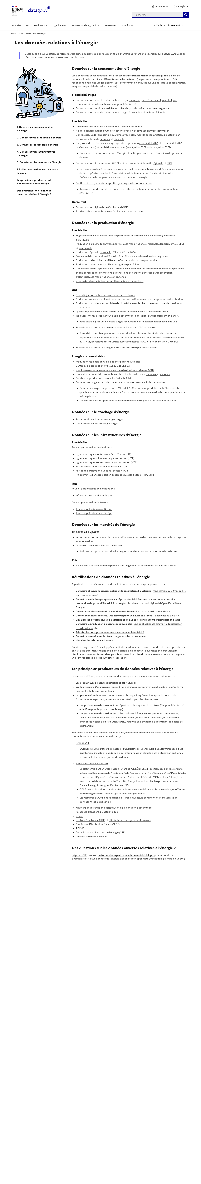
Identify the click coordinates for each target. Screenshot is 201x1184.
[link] (160, 6)
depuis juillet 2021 (159, 147)
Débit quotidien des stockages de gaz (97, 423)
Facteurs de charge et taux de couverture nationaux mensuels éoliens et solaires (120, 382)
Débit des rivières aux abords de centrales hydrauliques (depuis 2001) (115, 370)
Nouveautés (110, 25)
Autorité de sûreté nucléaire (91, 836)
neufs (79, 147)
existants (90, 147)
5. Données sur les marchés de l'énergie (39, 162)
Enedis (97, 475)
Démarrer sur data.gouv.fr (83, 25)
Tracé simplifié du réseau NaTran (94, 509)
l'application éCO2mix (109, 135)
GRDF (124, 721)
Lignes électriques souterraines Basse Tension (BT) (103, 454)
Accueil (14, 33)
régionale (164, 108)
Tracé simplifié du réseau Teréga (94, 513)
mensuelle (105, 252)
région (143, 315)
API (27, 25)
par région (134, 100)
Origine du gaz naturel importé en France (99, 545)
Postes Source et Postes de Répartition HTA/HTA (103, 466)
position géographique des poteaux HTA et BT (128, 475)
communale (85, 248)
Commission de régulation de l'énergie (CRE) (100, 832)
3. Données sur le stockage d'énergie (37, 144)
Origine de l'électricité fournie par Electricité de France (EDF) (109, 281)
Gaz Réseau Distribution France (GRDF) (97, 824)
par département (151, 100)
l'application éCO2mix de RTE (169, 591)
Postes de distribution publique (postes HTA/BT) (103, 470)
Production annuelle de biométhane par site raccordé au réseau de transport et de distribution (129, 299)
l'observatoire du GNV (166, 615)
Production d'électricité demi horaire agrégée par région (107, 264)
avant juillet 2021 (148, 143)
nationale (150, 108)
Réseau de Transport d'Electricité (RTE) (97, 812)
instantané (123, 211)
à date (167, 235)
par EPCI (167, 100)
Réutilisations (40, 25)
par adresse (97, 104)
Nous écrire (127, 25)
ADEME (80, 828)
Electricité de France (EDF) (90, 820)
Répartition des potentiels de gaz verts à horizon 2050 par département (116, 347)
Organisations (59, 25)
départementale (168, 244)
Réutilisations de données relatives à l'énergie (37, 171)
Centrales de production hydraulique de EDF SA (103, 366)
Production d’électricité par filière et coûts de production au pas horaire (116, 260)
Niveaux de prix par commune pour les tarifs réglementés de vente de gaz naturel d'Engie (126, 565)
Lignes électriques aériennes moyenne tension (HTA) (105, 458)
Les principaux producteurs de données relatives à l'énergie (34, 181)
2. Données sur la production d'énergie (39, 137)
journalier (163, 130)
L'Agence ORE (79, 855)
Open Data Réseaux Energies (92, 763)
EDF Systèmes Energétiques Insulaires (130, 820)
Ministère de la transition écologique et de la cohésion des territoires (114, 807)
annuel (151, 130)
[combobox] (160, 15)
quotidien (138, 211)
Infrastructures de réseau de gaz (94, 495)
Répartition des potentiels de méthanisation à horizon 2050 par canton (116, 327)
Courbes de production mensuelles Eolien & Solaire (104, 378)
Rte (163, 705)
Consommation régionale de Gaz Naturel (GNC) (102, 207)
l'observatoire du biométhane (153, 611)
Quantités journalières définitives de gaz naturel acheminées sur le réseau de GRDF (122, 311)
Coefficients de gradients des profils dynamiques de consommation (114, 183)
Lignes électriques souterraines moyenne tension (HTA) (106, 462)
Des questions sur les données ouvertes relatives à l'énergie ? (34, 192)
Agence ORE (82, 743)
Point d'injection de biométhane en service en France (105, 295)
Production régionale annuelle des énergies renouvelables (108, 361)
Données (16, 25)
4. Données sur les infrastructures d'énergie (36, 153)
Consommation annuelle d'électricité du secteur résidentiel (109, 126)
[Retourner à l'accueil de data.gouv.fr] (39, 10)
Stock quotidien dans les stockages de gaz (99, 419)
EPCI (169, 163)
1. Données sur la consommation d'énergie (35, 128)
